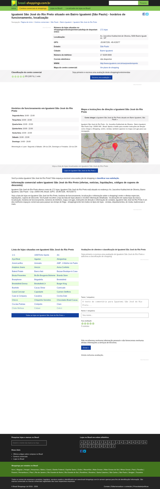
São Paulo (104, 46)
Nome (88, 311)
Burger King (62, 284)
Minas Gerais (125, 470)
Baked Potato (17, 271)
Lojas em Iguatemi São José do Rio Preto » (80, 171)
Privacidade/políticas (141, 486)
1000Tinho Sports (41, 255)
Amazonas (35, 470)
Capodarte (38, 292)
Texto (87, 297)
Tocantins (139, 472)
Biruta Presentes (19, 275)
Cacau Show (39, 288)
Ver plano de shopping (109, 68)
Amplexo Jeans (18, 267)
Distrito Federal (58, 470)
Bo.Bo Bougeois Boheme (44, 275)
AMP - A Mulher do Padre (67, 263)
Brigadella (38, 280)
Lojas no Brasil (18, 459)
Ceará (48, 470)
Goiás (80, 470)
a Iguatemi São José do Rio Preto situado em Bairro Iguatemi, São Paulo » (115, 118)
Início (13, 8)
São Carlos (113, 472)
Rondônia (83, 472)
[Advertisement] (31, 44)
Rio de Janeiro (40, 472)
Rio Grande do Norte (55, 472)
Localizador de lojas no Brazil (78, 8)
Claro (59, 304)
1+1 (13, 255)
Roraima (92, 472)
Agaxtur (37, 259)
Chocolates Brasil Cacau (67, 300)
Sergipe (131, 472)
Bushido (15, 288)
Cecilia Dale (62, 296)
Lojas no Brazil (56, 8)
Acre (13, 470)
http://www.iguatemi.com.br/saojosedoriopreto (119, 63)
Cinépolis (38, 304)
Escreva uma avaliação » (101, 77)
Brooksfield (61, 280)
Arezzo (37, 267)
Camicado (61, 288)
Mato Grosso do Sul (111, 470)
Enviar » (86, 348)
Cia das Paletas (18, 304)
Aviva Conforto (63, 267)
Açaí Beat (16, 259)
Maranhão (87, 470)
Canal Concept (18, 292)
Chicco (15, 300)
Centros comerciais (20, 456)
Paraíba (140, 470)
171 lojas (104, 30)
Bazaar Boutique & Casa (67, 271)
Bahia (43, 470)
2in (58, 255)
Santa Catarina (102, 472)
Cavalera (38, 296)
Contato (107, 486)
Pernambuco (23, 472)
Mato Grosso (97, 470)
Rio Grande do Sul (71, 472)
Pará (134, 470)
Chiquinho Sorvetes (42, 300)
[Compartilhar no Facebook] (144, 14)
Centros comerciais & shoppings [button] (32, 8)
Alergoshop (61, 259)
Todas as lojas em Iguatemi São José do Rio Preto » (45, 315)
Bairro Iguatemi (106, 51)
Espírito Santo (71, 470)
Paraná (14, 472)
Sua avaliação (86, 321)
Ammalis (38, 263)
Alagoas (19, 470)
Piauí (31, 472)
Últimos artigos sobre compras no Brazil (28, 454)
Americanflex (17, 263)
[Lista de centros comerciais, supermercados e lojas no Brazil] (45, 3)
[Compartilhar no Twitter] (147, 14)
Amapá (26, 470)
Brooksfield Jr (40, 284)
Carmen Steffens (64, 292)
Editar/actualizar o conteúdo (121, 486)
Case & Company (19, 296)
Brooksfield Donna (19, 284)
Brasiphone (17, 280)
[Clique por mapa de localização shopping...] (115, 148)
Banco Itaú (38, 271)
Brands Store (62, 275)
